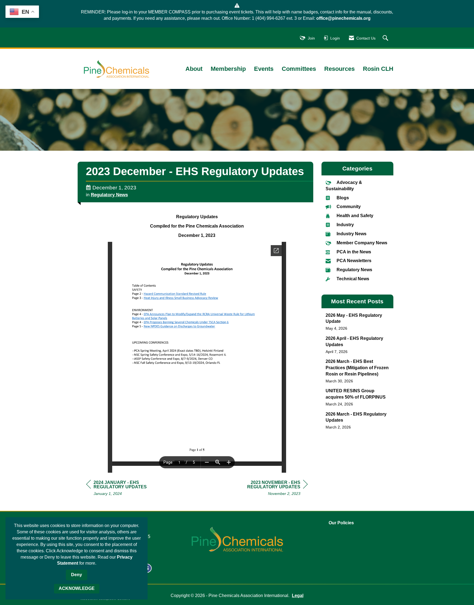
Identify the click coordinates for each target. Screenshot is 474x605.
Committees (299, 68)
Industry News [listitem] (351, 233)
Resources (339, 68)
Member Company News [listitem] (362, 242)
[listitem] (358, 321)
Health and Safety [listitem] (355, 215)
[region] (266, 489)
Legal (297, 595)
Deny (76, 574)
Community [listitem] (349, 206)
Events (263, 68)
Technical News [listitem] (353, 278)
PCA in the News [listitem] (354, 252)
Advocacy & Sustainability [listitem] (344, 185)
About (193, 68)
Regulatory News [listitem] (354, 269)
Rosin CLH (378, 68)
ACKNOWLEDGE (77, 588)
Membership (228, 68)
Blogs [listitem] (343, 197)
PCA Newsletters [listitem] (354, 260)
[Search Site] (386, 38)
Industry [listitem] (345, 224)
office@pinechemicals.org (343, 18)
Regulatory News (109, 194)
